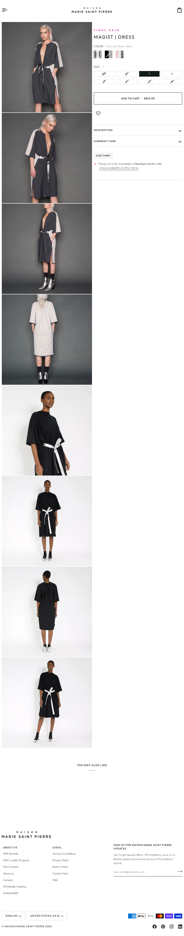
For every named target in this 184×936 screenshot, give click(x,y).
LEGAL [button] (57, 847)
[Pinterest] (163, 927)
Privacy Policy (61, 860)
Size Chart (103, 155)
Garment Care (105, 141)
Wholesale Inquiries (14, 886)
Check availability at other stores (118, 167)
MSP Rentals (10, 853)
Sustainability (10, 893)
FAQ (55, 880)
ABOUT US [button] (10, 847)
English (12, 915)
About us (8, 873)
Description (103, 130)
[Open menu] (8, 10)
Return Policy (60, 866)
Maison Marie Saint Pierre (25, 926)
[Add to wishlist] (98, 113)
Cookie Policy (60, 873)
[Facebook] (155, 927)
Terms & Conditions (64, 853)
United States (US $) (45, 915)
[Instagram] (172, 927)
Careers (8, 880)
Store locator (11, 866)
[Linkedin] (180, 927)
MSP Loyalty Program (16, 860)
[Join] (178, 871)
